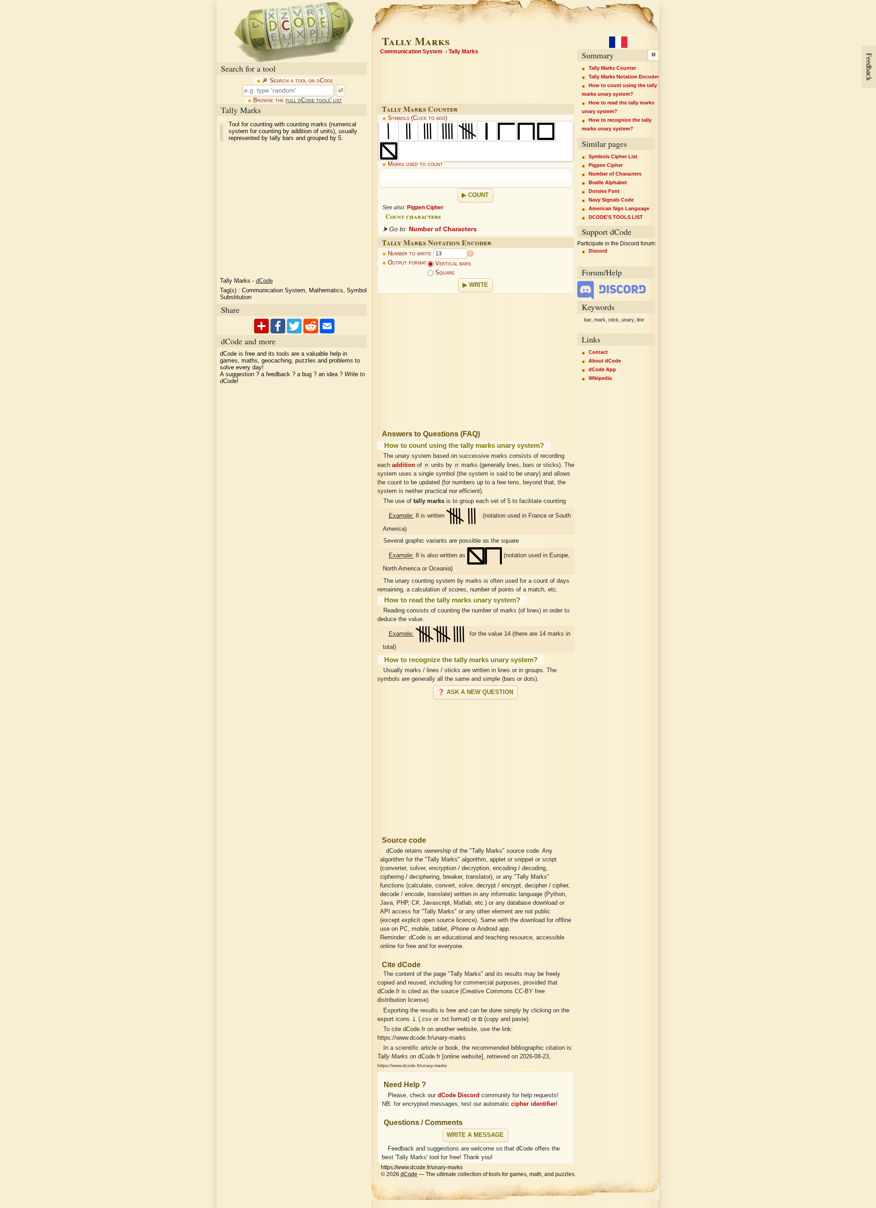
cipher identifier (533, 1104)
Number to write (409, 253)
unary (627, 319)
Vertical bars (452, 263)
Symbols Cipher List (613, 156)
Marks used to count (415, 164)
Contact (598, 352)
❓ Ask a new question (475, 692)
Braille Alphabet (608, 182)
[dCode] (294, 31)
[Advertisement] (475, 764)
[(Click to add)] (389, 131)
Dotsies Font (604, 191)
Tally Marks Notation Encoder (624, 76)
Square (443, 273)
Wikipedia (600, 378)
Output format (407, 262)
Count (478, 195)
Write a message (475, 1135)
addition (403, 465)
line (640, 319)
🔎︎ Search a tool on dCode (297, 81)
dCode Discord (459, 1095)
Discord (598, 251)
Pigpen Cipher (425, 207)
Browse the (297, 100)
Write (478, 285)
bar (587, 319)
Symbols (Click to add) (417, 118)
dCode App (602, 369)
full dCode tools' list (314, 100)
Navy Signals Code (611, 199)
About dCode (605, 360)
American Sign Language (619, 208)
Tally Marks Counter (612, 68)
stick (613, 319)
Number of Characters (443, 229)
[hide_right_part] (653, 55)
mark (599, 319)
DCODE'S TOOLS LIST (616, 217)
